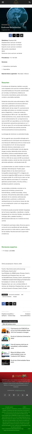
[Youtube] (27, 395)
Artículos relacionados (10, 321)
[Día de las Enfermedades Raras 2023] (6, 362)
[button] (2, 2)
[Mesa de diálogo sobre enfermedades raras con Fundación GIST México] (6, 354)
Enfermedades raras (9, 6)
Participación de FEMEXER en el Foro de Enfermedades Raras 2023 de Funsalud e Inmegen (20, 330)
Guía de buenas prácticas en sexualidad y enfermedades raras (19, 346)
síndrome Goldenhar (6, 296)
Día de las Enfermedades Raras (5, 363)
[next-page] (5, 368)
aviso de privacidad (17, 407)
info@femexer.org (20, 390)
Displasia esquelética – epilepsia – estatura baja (8, 314)
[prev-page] (3, 368)
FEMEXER (25, 428)
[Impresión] (21, 35)
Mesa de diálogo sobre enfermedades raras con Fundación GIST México (18, 354)
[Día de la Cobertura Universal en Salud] (6, 338)
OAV (22, 294)
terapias (15, 296)
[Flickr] (9, 395)
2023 (3, 332)
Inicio (2, 6)
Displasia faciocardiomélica (25, 314)
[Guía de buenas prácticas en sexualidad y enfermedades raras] (6, 346)
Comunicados (4, 340)
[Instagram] (13, 395)
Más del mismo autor (9, 324)
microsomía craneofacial (14, 294)
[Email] (18, 35)
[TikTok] (18, 395)
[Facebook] (10, 35)
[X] (14, 35)
